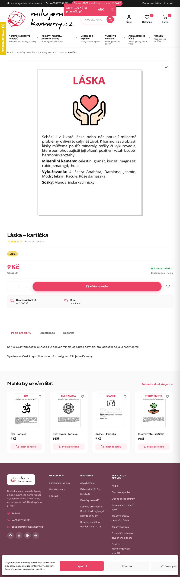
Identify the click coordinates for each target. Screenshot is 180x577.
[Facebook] (10, 535)
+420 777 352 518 (59, 3)
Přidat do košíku (99, 286)
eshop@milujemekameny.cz (26, 3)
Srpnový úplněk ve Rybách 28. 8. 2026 (90, 524)
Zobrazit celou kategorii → (157, 384)
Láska (12, 253)
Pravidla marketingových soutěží (121, 549)
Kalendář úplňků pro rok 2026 (91, 491)
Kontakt (168, 3)
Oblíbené (147, 18)
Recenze (68, 332)
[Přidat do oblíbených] (166, 67)
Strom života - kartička (151, 433)
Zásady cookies (120, 526)
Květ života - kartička (65, 433)
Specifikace (47, 332)
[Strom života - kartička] (154, 410)
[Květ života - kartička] (69, 410)
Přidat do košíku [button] (28, 446)
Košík (166, 18)
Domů (10, 52)
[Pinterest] (27, 535)
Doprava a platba (151, 3)
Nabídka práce (57, 489)
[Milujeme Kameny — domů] (40, 19)
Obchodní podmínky (123, 498)
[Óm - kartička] (26, 410)
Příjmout (81, 566)
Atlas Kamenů (87, 483)
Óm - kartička (18, 433)
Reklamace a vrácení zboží (123, 507)
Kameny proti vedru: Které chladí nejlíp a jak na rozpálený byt (92, 511)
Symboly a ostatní (47, 52)
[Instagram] (19, 535)
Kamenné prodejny (59, 483)
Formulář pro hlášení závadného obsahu (123, 535)
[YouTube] (36, 535)
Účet (129, 22)
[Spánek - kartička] (111, 410)
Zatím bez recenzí (34, 241)
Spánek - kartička (105, 433)
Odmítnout (127, 566)
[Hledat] (110, 19)
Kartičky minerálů (26, 52)
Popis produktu (21, 332)
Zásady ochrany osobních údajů (120, 518)
